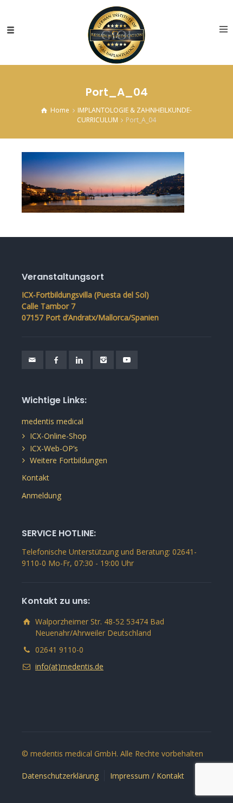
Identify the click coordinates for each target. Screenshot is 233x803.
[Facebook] (56, 360)
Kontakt (35, 477)
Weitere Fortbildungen (68, 460)
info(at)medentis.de (69, 666)
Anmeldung (41, 495)
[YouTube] (127, 360)
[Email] (32, 360)
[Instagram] (103, 360)
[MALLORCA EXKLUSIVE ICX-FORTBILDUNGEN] (116, 29)
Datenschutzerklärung (60, 776)
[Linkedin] (79, 360)
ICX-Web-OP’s (54, 448)
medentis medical (52, 421)
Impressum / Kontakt (147, 776)
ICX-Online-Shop (58, 436)
